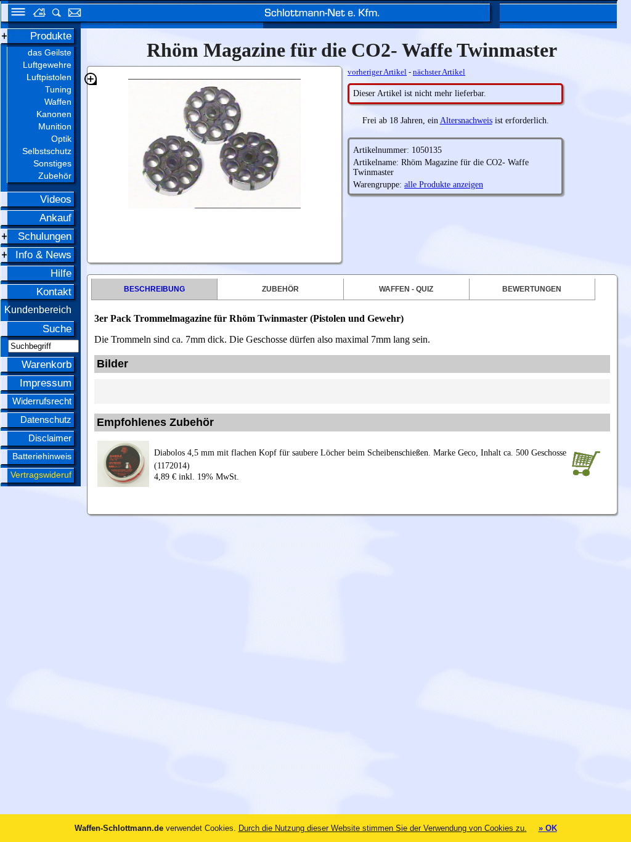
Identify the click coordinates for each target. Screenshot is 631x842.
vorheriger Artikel (377, 71)
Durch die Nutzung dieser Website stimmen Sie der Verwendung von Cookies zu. (382, 828)
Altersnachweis (466, 120)
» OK (548, 828)
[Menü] (14, 13)
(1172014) (360, 459)
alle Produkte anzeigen (443, 184)
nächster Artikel (439, 71)
